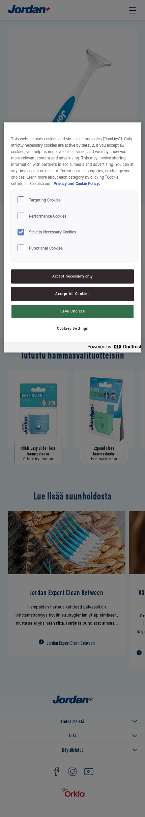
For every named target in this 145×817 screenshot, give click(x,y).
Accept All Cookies (72, 293)
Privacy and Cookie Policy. (77, 183)
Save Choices (72, 311)
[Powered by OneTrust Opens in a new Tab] (112, 348)
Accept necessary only (72, 276)
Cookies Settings (72, 328)
